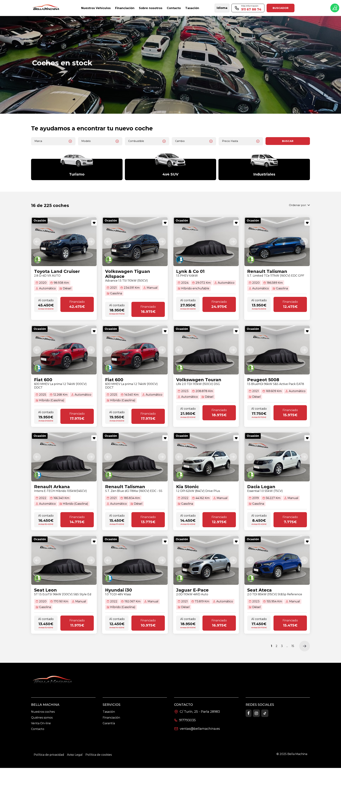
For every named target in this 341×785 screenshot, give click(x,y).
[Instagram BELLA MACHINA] (256, 713)
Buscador (280, 8)
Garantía (109, 723)
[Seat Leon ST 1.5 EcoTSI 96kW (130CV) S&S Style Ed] (64, 560)
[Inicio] (46, 8)
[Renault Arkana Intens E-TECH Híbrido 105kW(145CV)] (64, 456)
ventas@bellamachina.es (200, 729)
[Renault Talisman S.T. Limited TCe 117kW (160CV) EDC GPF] (277, 241)
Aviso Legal (75, 754)
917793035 (187, 720)
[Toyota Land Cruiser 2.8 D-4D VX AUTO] (64, 241)
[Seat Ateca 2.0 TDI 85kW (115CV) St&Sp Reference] (277, 560)
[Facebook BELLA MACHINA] (248, 713)
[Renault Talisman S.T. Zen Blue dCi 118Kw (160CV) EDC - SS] (135, 456)
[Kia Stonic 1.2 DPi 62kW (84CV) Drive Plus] (206, 456)
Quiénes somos (42, 717)
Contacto (37, 729)
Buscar (287, 141)
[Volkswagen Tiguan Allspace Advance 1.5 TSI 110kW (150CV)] (135, 241)
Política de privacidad (49, 754)
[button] (37, 242)
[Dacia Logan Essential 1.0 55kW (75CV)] (277, 456)
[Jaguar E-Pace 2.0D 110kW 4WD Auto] (206, 560)
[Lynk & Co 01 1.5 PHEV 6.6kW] (206, 241)
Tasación (109, 711)
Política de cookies (98, 754)
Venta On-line (41, 723)
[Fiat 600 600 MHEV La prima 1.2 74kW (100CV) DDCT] (64, 349)
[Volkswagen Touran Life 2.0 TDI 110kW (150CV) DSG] (206, 349)
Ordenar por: (297, 205)
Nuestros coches (43, 711)
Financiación (111, 717)
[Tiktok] (264, 713)
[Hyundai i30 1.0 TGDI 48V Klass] (135, 560)
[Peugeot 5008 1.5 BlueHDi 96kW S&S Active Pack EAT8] (277, 349)
